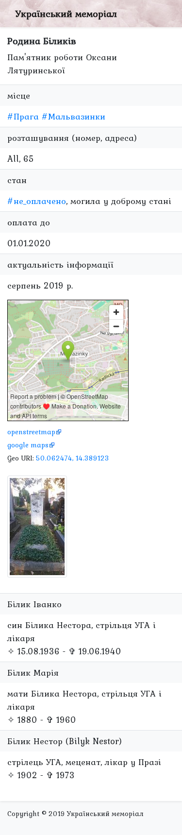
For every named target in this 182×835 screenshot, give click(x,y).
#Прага (23, 116)
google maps (28, 445)
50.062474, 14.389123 (72, 458)
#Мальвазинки (73, 116)
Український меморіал (66, 13)
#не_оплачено (36, 200)
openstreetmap (31, 431)
